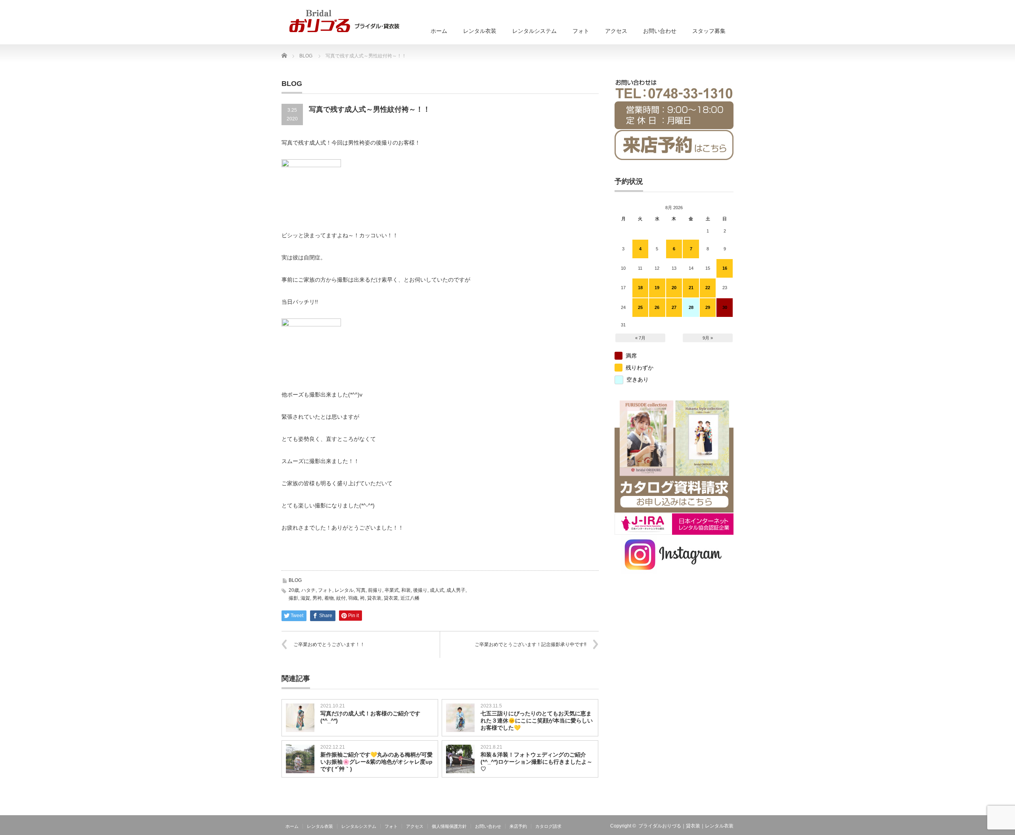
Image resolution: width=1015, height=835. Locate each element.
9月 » (708, 338)
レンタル (344, 590)
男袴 (317, 598)
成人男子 (455, 590)
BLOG (295, 580)
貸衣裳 (391, 598)
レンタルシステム (534, 31)
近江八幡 (409, 598)
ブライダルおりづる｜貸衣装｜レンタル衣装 (685, 826)
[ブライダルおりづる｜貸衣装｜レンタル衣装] (344, 21)
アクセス (616, 31)
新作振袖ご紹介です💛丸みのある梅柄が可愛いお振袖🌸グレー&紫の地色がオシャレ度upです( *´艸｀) (376, 761)
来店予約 (518, 826)
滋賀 (305, 598)
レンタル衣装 (479, 31)
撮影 (293, 598)
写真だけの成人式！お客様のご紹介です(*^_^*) (370, 717)
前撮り (375, 590)
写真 (361, 590)
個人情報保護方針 (449, 826)
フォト (581, 31)
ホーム (439, 31)
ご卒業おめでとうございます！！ (329, 644)
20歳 (294, 590)
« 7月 (640, 338)
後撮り (420, 590)
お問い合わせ (659, 31)
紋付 (341, 598)
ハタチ (308, 590)
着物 (329, 598)
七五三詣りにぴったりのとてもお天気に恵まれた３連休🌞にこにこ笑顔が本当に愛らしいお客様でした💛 (537, 720)
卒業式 (392, 590)
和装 (406, 590)
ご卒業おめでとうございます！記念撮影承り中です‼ (530, 644)
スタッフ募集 (709, 31)
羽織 (353, 598)
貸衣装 (374, 598)
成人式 (437, 590)
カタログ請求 (548, 826)
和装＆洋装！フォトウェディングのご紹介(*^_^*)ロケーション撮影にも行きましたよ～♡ (536, 761)
